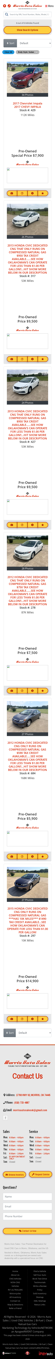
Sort (11, 43)
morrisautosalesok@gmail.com (30, 1110)
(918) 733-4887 (21, 1103)
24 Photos (27, 402)
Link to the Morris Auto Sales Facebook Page (5, 1117)
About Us (15, 1275)
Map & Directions (15, 1304)
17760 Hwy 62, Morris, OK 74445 (32, 1095)
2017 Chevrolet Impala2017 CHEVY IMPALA (27, 105)
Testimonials (40, 1282)
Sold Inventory (39, 1293)
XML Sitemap (40, 1300)
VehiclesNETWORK (42, 1328)
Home (15, 1271)
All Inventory (15, 1297)
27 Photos (27, 734)
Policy (39, 1289)
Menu (51, 6)
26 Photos (27, 237)
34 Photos (27, 95)
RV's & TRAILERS (15, 1289)
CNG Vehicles (15, 1278)
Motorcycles (15, 1293)
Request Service (42, 1174)
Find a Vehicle (40, 1271)
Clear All (8, 52)
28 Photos (27, 568)
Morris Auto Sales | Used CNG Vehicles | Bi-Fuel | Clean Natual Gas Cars (27, 1320)
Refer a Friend (15, 1308)
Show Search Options (27, 30)
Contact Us (15, 1300)
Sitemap (40, 1297)
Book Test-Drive (40, 1278)
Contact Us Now (29, 1231)
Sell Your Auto (39, 1275)
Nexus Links (39, 1304)
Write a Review (39, 1286)
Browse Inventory (16, 1174)
